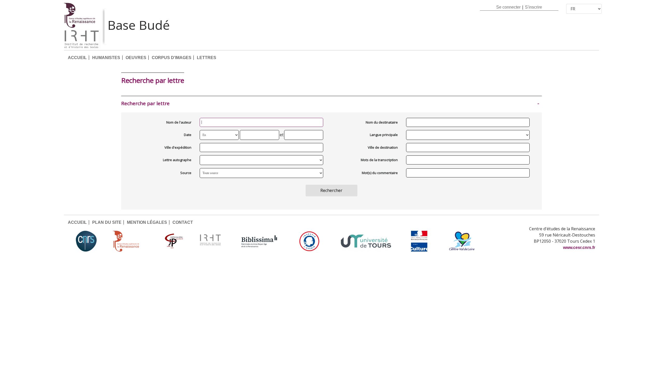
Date (187, 134)
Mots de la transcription (379, 159)
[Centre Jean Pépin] (173, 241)
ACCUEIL (77, 57)
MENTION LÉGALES (147, 222)
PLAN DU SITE (106, 222)
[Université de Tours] (366, 241)
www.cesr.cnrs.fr (579, 247)
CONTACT (182, 222)
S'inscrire (533, 7)
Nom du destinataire (382, 122)
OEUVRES (136, 57)
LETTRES (206, 57)
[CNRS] (86, 241)
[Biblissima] (259, 241)
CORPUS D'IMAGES (171, 57)
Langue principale (384, 134)
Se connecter (508, 7)
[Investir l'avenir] (309, 241)
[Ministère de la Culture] (419, 241)
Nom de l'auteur (178, 122)
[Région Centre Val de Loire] (462, 241)
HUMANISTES (106, 57)
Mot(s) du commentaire (380, 172)
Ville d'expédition (177, 147)
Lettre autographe (177, 159)
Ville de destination (383, 147)
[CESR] (130, 241)
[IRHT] (210, 241)
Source (185, 172)
